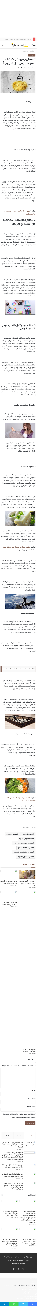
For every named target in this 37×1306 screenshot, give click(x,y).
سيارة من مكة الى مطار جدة (29, 1289)
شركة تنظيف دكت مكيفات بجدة (28, 1294)
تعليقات (7, 1136)
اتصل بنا (10, 1260)
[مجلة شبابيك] (20, 45)
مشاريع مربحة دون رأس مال (23, 843)
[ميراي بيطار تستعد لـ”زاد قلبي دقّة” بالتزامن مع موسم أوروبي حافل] (29, 1168)
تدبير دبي (34, 1281)
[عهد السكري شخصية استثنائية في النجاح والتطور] (9, 895)
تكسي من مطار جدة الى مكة (29, 1292)
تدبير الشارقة (33, 1278)
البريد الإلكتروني (31, 1098)
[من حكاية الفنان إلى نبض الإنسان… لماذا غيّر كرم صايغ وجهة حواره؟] (29, 1177)
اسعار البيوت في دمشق (30, 1300)
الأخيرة (19, 1136)
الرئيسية (31, 51)
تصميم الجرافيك (11, 834)
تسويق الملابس (27, 834)
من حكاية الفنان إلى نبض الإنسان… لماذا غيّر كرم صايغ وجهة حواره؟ (28, 1241)
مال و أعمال (25, 51)
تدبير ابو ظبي (33, 1283)
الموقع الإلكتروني (30, 1106)
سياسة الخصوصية (18, 1260)
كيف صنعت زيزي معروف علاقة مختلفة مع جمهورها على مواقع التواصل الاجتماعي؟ (13, 1185)
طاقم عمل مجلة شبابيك (18, 1263)
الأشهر (29, 1136)
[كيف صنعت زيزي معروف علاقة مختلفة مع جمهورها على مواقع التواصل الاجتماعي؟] (29, 1186)
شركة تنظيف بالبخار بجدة (30, 1296)
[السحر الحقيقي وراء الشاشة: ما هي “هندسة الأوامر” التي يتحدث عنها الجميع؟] (29, 1145)
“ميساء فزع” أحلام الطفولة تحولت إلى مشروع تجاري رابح (27, 883)
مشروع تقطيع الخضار (25, 847)
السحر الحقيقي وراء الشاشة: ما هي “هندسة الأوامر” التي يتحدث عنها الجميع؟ (12, 1145)
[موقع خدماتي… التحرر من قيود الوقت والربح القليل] (27, 969)
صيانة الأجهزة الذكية (26, 839)
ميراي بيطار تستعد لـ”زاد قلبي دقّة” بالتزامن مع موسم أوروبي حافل (10, 1213)
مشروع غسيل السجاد (25, 856)
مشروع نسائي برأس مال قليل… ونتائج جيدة (16, 547)
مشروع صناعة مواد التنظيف (23, 852)
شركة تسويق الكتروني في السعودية (27, 1298)
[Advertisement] (18, 19)
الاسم (33, 1090)
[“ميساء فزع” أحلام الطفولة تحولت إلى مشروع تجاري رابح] (27, 874)
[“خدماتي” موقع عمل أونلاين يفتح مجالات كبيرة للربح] (9, 874)
